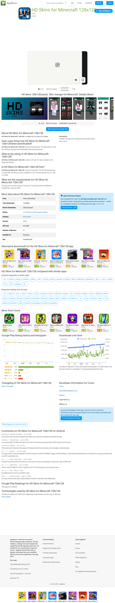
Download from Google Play (58, 129)
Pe (5, 293)
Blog (76, 567)
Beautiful (59, 279)
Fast (106, 298)
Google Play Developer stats (52, 548)
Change (18, 279)
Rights (85, 293)
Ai (80, 298)
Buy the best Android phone (51, 562)
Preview (78, 293)
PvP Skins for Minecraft (72, 325)
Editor (110, 279)
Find (4, 284)
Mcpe (30, 293)
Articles (77, 562)
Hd (5, 279)
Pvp (71, 293)
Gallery (64, 298)
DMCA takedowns (81, 557)
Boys (23, 293)
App (104, 279)
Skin (97, 279)
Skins (73, 279)
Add (11, 284)
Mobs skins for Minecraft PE (72, 261)
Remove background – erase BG (20, 573)
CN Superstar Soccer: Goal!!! (19, 569)
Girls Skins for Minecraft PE (88, 261)
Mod (4, 298)
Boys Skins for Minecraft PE (92, 601)
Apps (72, 3)
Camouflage (36, 303)
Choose (27, 303)
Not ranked (27, 217)
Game (51, 298)
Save (86, 298)
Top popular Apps (48, 557)
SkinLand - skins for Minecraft (40, 261)
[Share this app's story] (76, 80)
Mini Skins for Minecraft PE (88, 325)
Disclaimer (13, 303)
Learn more (100, 204)
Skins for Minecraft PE (9, 261)
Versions (19, 298)
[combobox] (55, 3)
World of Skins (7, 325)
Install (50, 293)
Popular (43, 293)
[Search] (65, 3)
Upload (67, 279)
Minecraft (81, 279)
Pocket (93, 298)
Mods (11, 293)
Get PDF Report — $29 (69, 207)
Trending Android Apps (50, 553)
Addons (5, 303)
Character (44, 298)
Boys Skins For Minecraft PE (25, 261)
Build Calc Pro (14, 578)
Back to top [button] (110, 585)
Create (65, 293)
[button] (86, 400)
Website (62, 395)
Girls (36, 293)
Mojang (17, 284)
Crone (17, 310)
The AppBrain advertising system (85, 571)
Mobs (57, 298)
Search (52, 279)
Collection (57, 293)
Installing (25, 279)
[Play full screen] (82, 80)
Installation (53, 303)
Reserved (36, 298)
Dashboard (88, 3)
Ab (24, 284)
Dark (39, 279)
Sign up (99, 3)
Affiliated (98, 293)
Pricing (79, 3)
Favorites (45, 303)
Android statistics (48, 544)
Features (12, 298)
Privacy (77, 548)
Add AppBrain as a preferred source (15, 424)
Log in (110, 3)
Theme (45, 279)
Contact (77, 544)
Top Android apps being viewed (20, 564)
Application (89, 279)
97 (24, 230)
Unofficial (27, 298)
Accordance (72, 298)
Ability (33, 279)
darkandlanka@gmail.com (68, 391)
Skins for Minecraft (103, 261)
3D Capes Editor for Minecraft (104, 325)
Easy (99, 298)
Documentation (80, 553)
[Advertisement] (57, 35)
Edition (105, 293)
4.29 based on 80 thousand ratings (35, 212)
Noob (91, 293)
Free (17, 293)
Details (11, 279)
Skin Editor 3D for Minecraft (40, 325)
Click (20, 303)
